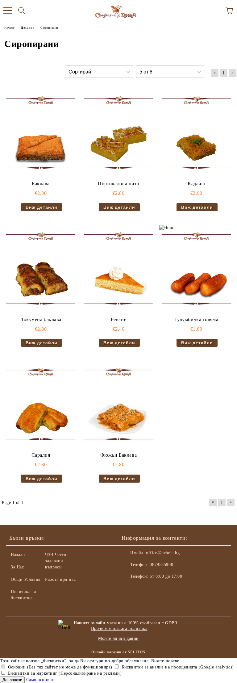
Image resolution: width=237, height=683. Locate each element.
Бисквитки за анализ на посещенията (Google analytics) (177, 667)
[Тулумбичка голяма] (196, 269)
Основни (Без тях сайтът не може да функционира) (59, 667)
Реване (118, 319)
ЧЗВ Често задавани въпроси (55, 560)
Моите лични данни (118, 638)
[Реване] (118, 269)
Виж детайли (41, 207)
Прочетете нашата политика (119, 628)
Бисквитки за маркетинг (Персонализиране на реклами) (64, 673)
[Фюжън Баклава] (118, 404)
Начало (18, 554)
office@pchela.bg (163, 553)
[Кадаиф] (196, 133)
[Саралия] (41, 404)
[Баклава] (41, 133)
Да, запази (12, 679)
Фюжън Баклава (118, 455)
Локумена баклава (40, 319)
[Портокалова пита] (118, 133)
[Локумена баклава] (41, 269)
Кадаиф (196, 183)
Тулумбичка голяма (196, 319)
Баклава (41, 183)
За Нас (17, 567)
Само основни (40, 679)
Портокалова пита (118, 183)
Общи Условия (25, 579)
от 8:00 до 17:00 (166, 576)
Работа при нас (60, 579)
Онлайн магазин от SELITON (118, 652)
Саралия (40, 455)
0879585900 (161, 564)
